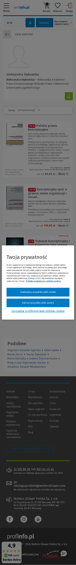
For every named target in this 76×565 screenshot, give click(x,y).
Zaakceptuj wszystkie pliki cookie (38, 292)
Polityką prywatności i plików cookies (43, 281)
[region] (38, 282)
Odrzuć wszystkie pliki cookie (38, 302)
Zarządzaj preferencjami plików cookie (37, 311)
